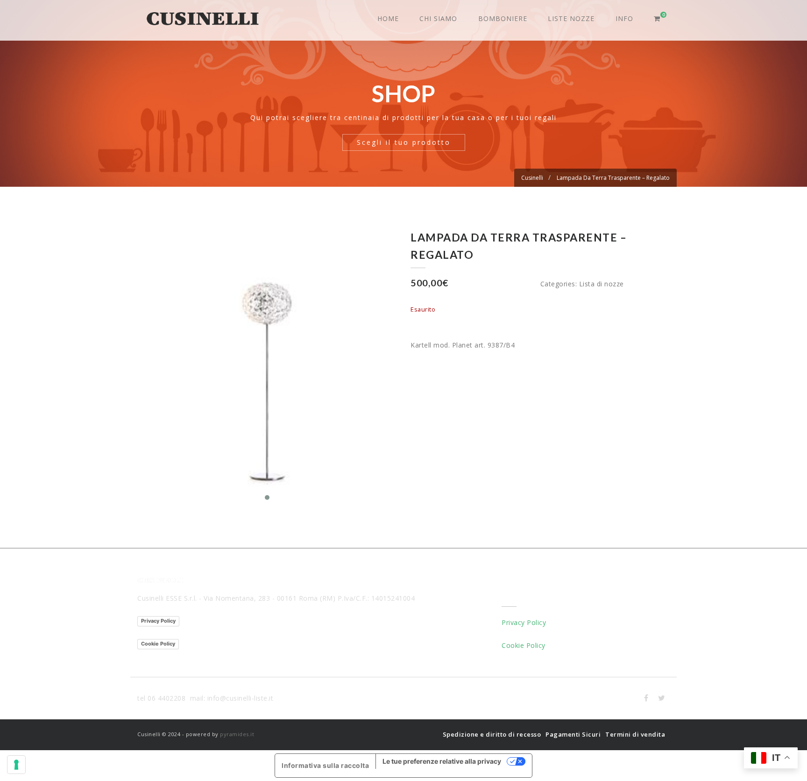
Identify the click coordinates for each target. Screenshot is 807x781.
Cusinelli (532, 178)
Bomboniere (502, 18)
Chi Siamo (438, 18)
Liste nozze (571, 18)
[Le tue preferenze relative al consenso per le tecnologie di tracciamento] (16, 765)
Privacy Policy (158, 621)
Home (388, 18)
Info (624, 18)
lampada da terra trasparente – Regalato (613, 178)
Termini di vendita (635, 734)
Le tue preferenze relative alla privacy (441, 761)
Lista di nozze (601, 283)
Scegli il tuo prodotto (404, 142)
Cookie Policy (158, 643)
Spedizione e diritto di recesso (492, 734)
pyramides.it (237, 734)
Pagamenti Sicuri (573, 734)
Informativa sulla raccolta (325, 765)
